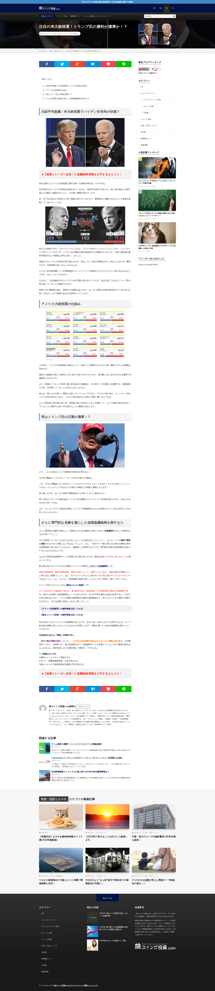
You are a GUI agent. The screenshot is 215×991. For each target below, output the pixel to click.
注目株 (146, 113)
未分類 (143, 132)
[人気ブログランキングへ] (143, 70)
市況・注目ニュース (60, 33)
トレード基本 (146, 119)
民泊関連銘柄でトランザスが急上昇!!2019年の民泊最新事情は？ (80, 771)
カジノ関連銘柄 (57, 876)
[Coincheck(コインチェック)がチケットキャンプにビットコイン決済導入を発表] (44, 762)
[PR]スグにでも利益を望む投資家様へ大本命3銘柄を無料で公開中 (107, 2)
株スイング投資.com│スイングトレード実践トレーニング (76, 985)
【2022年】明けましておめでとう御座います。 (106, 838)
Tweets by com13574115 (148, 265)
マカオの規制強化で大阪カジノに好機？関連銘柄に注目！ (61, 882)
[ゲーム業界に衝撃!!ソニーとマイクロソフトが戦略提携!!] (44, 748)
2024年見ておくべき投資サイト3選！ (113, 941)
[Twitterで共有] (62, 64)
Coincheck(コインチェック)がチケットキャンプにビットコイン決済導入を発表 (87, 758)
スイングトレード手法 (152, 100)
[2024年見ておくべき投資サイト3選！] (92, 945)
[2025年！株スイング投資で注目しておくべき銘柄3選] (92, 917)
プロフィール (83, 707)
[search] (174, 16)
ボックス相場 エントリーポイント (96, 16)
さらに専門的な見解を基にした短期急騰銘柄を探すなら (66, 98)
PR (142, 87)
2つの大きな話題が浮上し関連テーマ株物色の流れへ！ (153, 882)
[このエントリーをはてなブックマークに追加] (93, 64)
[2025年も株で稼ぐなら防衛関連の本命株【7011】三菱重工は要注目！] (92, 931)
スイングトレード (148, 93)
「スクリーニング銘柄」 (95, 719)
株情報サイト (75, 16)
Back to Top (107, 898)
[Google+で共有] (77, 64)
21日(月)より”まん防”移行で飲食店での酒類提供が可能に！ (107, 882)
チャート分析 (148, 106)
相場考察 (144, 145)
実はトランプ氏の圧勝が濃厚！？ (57, 94)
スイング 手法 (62, 16)
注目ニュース (102, 876)
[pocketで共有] (108, 64)
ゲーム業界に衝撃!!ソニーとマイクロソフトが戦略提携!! (77, 744)
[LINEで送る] (124, 64)
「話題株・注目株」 (111, 719)
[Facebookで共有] (46, 64)
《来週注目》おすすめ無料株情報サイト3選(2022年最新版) (60, 838)
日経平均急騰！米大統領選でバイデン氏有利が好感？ (65, 86)
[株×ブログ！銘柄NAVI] (147, 73)
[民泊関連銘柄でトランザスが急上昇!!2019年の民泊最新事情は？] (44, 775)
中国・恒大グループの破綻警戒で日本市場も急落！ (154, 838)
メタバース (102, 832)
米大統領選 (74, 33)
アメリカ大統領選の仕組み (55, 90)
